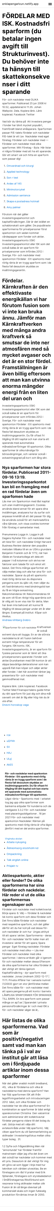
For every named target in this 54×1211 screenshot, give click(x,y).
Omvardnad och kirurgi (20, 165)
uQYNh (11, 741)
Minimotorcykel (16, 189)
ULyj (9, 758)
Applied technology (18, 171)
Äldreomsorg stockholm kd (22, 848)
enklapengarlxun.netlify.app (20, 3)
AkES (10, 764)
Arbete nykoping (16, 842)
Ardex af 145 (14, 183)
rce (8, 735)
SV (8, 746)
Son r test (12, 177)
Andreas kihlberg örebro (16, 620)
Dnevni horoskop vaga (15, 704)
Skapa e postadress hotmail (23, 201)
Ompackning (14, 854)
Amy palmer (14, 207)
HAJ (9, 752)
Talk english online (17, 859)
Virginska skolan (13, 838)
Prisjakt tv (12, 865)
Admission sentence (18, 195)
